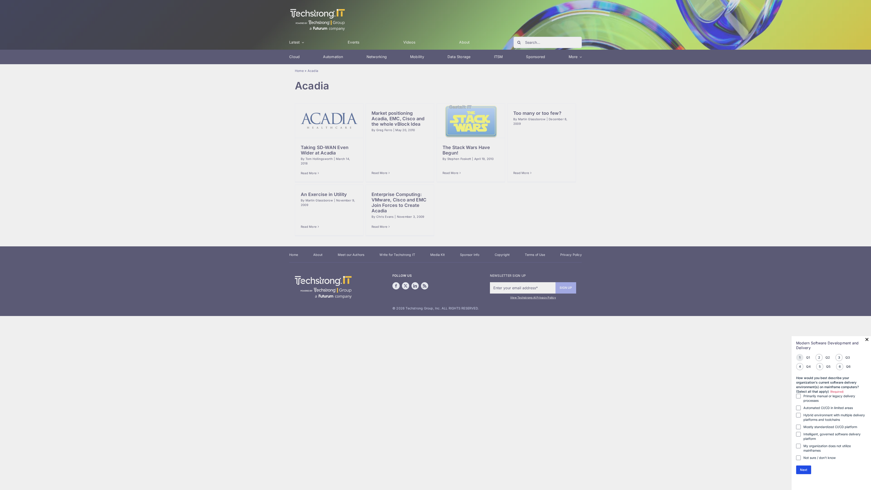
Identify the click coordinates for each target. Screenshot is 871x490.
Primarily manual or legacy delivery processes (829, 398)
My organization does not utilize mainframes (827, 448)
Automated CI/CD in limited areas (828, 408)
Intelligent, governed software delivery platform (832, 436)
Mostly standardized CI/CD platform (830, 427)
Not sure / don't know (819, 458)
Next (803, 470)
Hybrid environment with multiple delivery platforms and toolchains (834, 417)
